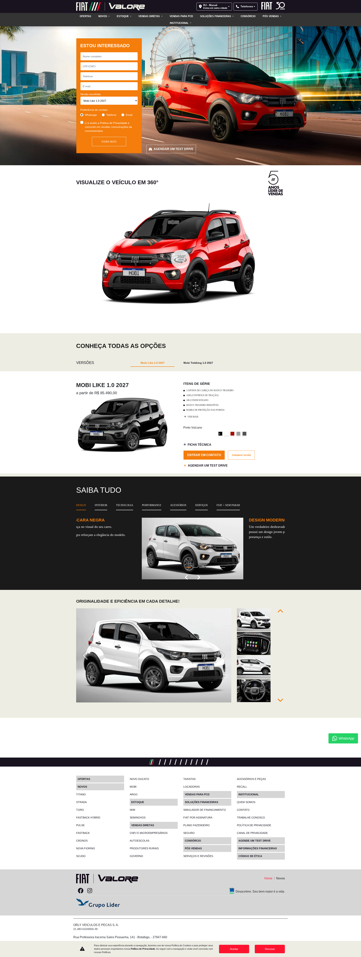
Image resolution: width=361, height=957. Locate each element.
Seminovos (138, 817)
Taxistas (189, 778)
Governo (136, 856)
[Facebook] (80, 890)
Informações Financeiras (257, 848)
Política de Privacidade (113, 122)
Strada (81, 802)
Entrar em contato (204, 455)
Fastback (83, 832)
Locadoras (191, 786)
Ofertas (85, 16)
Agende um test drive (254, 840)
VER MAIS (192, 416)
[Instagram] (89, 890)
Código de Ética (250, 856)
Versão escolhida (90, 94)
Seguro (189, 832)
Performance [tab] (151, 505)
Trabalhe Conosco (251, 817)
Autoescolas (139, 840)
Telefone (111, 114)
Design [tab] (81, 505)
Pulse (80, 825)
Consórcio (248, 16)
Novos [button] (103, 16)
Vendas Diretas (149, 16)
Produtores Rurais (144, 848)
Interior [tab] (101, 505)
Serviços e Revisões (198, 856)
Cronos (82, 840)
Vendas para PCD (181, 16)
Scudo (81, 856)
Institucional (179, 23)
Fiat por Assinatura (197, 817)
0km (132, 809)
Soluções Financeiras (216, 16)
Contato (243, 809)
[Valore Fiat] (110, 6)
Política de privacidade (254, 825)
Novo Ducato (139, 778)
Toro (80, 809)
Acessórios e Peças (251, 778)
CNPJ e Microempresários (149, 832)
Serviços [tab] (201, 505)
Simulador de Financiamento (204, 809)
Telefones (246, 6)
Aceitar (234, 948)
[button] (186, 577)
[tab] (152, 363)
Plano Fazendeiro (196, 825)
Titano (81, 794)
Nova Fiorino (85, 848)
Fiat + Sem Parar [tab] (228, 505)
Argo (133, 794)
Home (268, 878)
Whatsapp (91, 114)
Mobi (133, 786)
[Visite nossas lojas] (107, 890)
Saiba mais (109, 141)
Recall (242, 786)
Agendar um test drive (173, 149)
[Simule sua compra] (98, 890)
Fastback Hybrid (88, 817)
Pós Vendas (271, 16)
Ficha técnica (199, 444)
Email (129, 114)
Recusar (270, 948)
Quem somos (246, 802)
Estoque (123, 16)
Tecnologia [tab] (124, 505)
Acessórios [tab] (178, 505)
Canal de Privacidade (252, 832)
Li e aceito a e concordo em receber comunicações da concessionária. (108, 126)
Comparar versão (241, 455)
